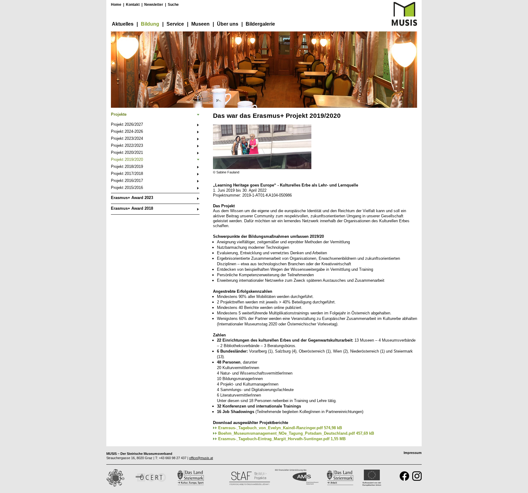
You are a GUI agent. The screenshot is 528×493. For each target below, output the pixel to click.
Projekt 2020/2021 (127, 152)
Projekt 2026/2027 (127, 124)
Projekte (119, 114)
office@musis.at (201, 458)
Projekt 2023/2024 (127, 138)
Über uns (227, 24)
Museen (200, 24)
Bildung (150, 24)
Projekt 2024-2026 (127, 131)
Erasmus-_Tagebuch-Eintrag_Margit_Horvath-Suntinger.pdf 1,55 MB (282, 439)
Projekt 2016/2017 (127, 180)
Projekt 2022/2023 (127, 145)
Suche (173, 4)
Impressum (413, 453)
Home (116, 4)
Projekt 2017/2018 (127, 173)
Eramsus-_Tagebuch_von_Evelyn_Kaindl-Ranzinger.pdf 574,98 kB (280, 428)
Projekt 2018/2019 (127, 166)
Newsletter (153, 4)
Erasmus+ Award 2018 (132, 208)
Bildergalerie (260, 24)
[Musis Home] (404, 24)
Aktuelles (123, 24)
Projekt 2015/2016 (127, 187)
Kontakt (133, 4)
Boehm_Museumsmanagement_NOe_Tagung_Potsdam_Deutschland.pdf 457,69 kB (296, 433)
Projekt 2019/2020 (127, 159)
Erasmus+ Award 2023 (132, 197)
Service (175, 24)
